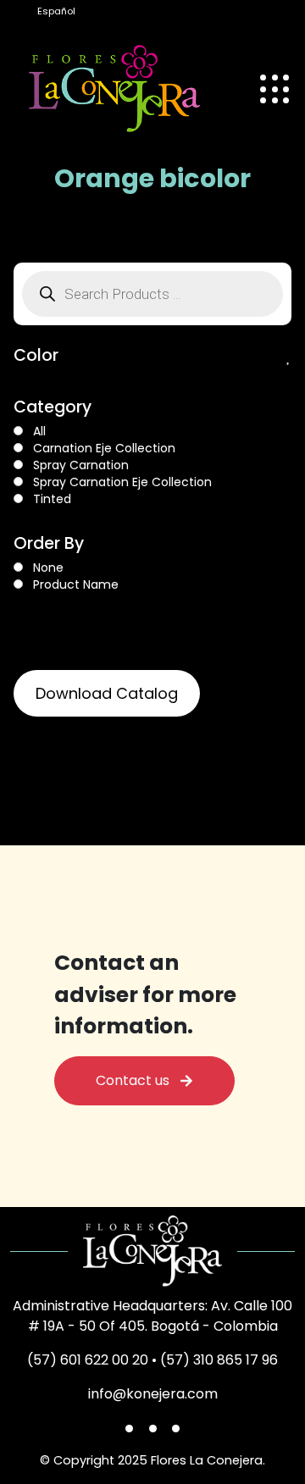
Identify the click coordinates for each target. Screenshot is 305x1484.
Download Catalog (107, 693)
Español (56, 11)
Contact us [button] (138, 1080)
